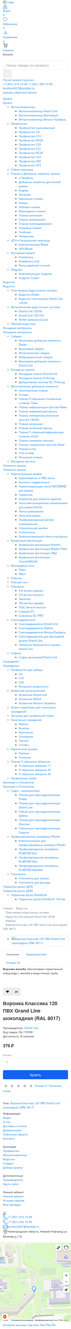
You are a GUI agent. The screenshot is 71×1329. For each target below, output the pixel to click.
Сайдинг (8, 1163)
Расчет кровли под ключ (18, 80)
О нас (6, 1122)
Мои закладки (12, 1205)
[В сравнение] (16, 992)
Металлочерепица (15, 1155)
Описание (12, 954)
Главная (8, 908)
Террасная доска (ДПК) (18, 891)
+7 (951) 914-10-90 (15, 84)
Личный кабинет (13, 1196)
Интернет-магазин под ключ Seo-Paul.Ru (29, 1325)
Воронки (11, 921)
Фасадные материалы (17, 332)
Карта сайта (11, 1184)
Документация (12, 1130)
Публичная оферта (15, 1134)
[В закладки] (7, 992)
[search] (7, 74)
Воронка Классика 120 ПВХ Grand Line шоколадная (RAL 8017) (31, 1105)
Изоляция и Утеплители (18, 786)
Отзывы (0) (13, 962)
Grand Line (31, 1028)
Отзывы (41, 1086)
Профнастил (11, 1151)
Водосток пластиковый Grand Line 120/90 (30, 916)
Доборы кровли (13, 1167)
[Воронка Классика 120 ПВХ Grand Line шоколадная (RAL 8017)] (39, 941)
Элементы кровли (14, 470)
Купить (35, 1074)
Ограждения (11, 665)
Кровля (7, 103)
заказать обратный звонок (19, 92)
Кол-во (7, 1055)
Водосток (9, 286)
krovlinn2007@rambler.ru (19, 88)
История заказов (13, 1200)
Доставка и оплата (15, 1126)
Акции (7, 1118)
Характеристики (36, 954)
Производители (13, 1180)
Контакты (9, 1138)
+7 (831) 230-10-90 (40, 84)
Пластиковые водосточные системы (27, 912)
